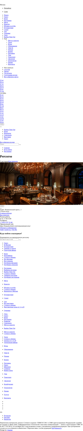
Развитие (7, 321)
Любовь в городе (10, 248)
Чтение (10, 50)
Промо (10, 62)
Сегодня (7, 69)
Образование (12, 46)
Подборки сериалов (11, 265)
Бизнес (10, 51)
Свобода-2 (7, 229)
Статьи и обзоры (10, 257)
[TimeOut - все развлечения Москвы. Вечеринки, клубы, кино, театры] (4, 3)
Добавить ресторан (10, 275)
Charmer (10, 430)
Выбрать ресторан (10, 270)
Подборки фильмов (11, 263)
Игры (10, 44)
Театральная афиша (10, 342)
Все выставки (9, 303)
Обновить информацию (8, 228)
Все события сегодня (7, 142)
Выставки (7, 137)
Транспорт (11, 57)
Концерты (7, 133)
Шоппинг (7, 367)
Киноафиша (8, 255)
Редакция (7, 416)
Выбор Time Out (9, 37)
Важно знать (8, 370)
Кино (6, 19)
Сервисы (7, 369)
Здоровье (7, 33)
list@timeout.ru (57, 428)
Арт (5, 31)
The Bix (14, 229)
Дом (9, 55)
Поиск (6, 15)
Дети (5, 35)
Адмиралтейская (6, 213)
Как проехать (13, 161)
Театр (10, 42)
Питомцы (11, 53)
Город (6, 17)
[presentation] (1, 124)
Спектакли (8, 135)
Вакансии (7, 419)
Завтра (6, 71)
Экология (11, 59)
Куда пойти (8, 149)
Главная (7, 148)
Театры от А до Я (10, 341)
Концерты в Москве (11, 291)
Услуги (6, 394)
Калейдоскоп (8, 384)
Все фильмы (8, 259)
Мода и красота (13, 40)
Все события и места (11, 77)
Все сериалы (8, 261)
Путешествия (8, 28)
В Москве (7, 245)
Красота (7, 24)
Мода (6, 22)
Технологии (12, 60)
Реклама (7, 417)
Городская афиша (10, 250)
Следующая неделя (10, 75)
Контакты (11, 64)
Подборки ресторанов (11, 277)
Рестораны (7, 20)
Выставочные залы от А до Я (14, 307)
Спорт (6, 29)
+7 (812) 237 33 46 (6, 222)
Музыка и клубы (10, 26)
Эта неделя (8, 73)
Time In (10, 48)
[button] (1, 126)
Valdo (2, 229)
